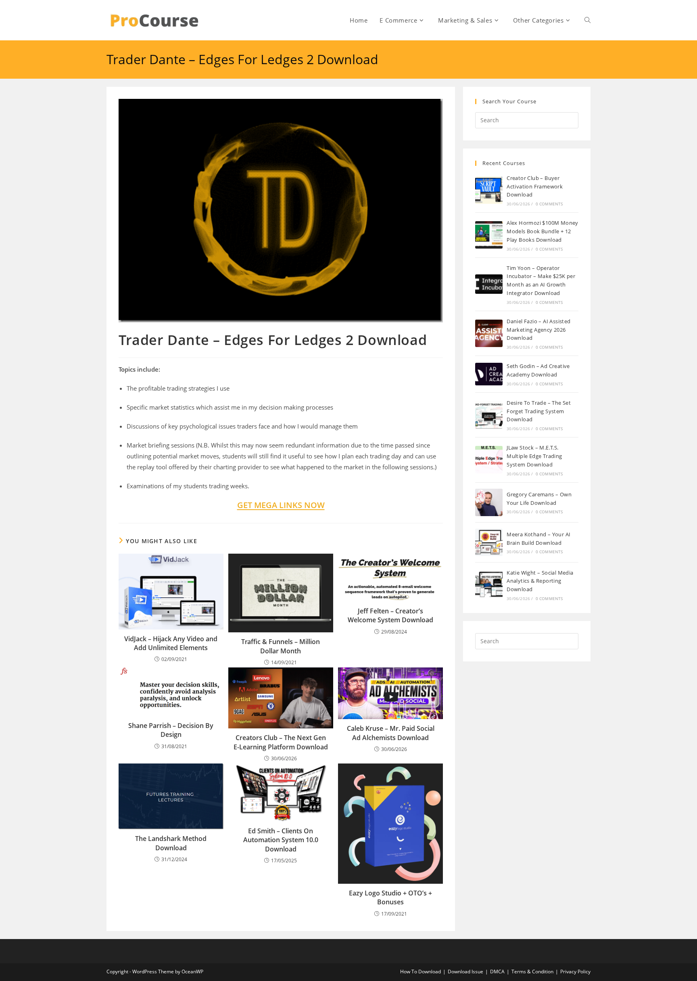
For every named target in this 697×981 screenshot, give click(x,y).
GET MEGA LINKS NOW (281, 505)
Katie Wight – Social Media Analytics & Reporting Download (540, 581)
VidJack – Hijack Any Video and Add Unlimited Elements (170, 643)
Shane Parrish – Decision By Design (170, 730)
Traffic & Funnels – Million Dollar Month (280, 646)
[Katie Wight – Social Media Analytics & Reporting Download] (489, 584)
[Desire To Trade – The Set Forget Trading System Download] (489, 415)
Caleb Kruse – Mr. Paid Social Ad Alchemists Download (390, 733)
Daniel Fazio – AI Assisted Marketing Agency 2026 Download (538, 330)
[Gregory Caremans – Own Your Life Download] (489, 502)
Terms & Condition (532, 971)
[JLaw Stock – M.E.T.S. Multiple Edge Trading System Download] (489, 459)
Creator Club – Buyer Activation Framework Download (535, 186)
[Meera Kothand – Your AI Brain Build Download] (489, 542)
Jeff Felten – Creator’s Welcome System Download (390, 615)
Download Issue (465, 971)
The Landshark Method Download (171, 843)
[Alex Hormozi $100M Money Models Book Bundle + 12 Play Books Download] (489, 235)
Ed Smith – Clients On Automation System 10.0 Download (280, 839)
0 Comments (549, 204)
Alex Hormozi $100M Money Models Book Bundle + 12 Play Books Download (542, 231)
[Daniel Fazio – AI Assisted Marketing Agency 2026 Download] (489, 333)
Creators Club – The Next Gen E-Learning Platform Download (281, 742)
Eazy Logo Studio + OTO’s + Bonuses (390, 897)
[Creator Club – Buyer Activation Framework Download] (489, 190)
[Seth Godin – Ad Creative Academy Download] (489, 374)
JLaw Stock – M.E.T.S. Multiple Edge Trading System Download (534, 456)
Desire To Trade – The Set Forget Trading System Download (539, 411)
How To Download (420, 971)
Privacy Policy (575, 971)
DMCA (497, 971)
